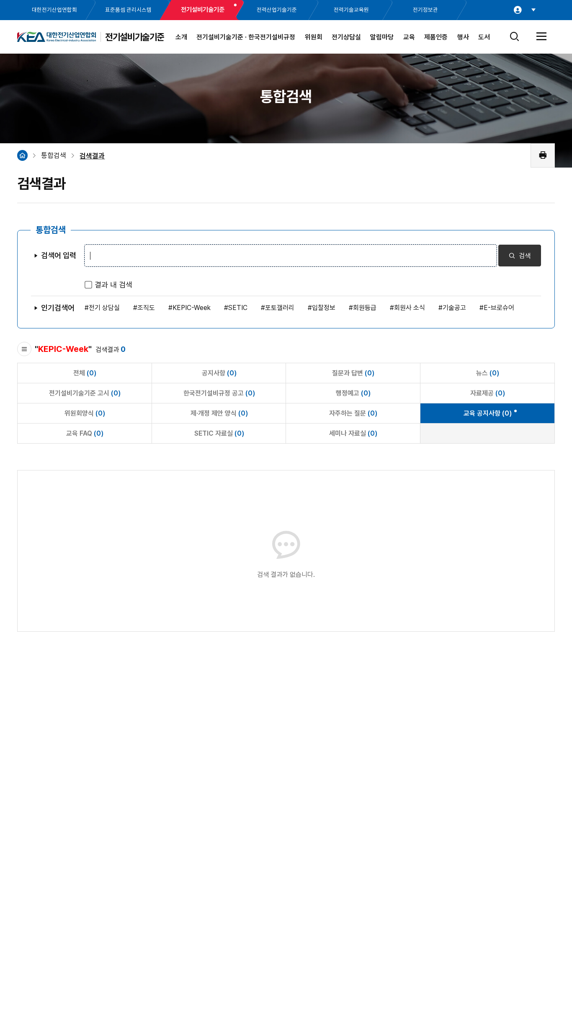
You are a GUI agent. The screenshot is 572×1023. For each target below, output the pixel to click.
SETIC (237, 308)
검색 (524, 256)
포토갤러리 (279, 308)
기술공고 (454, 308)
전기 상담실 (104, 308)
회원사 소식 (409, 308)
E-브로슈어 (499, 308)
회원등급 (364, 308)
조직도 (146, 308)
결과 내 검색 (113, 285)
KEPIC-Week (192, 308)
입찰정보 (323, 308)
